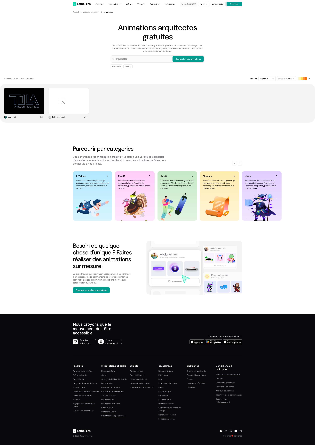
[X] (230, 430)
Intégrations (114, 4)
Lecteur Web (107, 383)
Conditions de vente (225, 386)
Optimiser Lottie (108, 411)
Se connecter (217, 4)
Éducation (163, 375)
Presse (190, 379)
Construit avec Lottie (139, 383)
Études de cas (136, 371)
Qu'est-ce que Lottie (167, 383)
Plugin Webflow (108, 371)
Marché (76, 399)
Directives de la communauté (229, 395)
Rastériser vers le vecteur (112, 391)
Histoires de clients (138, 379)
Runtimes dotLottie (167, 414)
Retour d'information (196, 375)
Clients (140, 4)
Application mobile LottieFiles (86, 391)
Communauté (164, 399)
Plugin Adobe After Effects (85, 383)
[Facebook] (221, 430)
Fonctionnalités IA (166, 419)
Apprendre (154, 4)
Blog (160, 379)
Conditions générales (225, 382)
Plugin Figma (78, 379)
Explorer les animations (83, 410)
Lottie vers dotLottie (110, 403)
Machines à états (166, 403)
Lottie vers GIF (107, 399)
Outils (128, 4)
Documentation (165, 371)
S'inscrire (234, 4)
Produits (99, 4)
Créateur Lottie (80, 375)
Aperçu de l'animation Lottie (114, 379)
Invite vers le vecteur (110, 387)
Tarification (170, 4)
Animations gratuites (82, 395)
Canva (104, 375)
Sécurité (219, 378)
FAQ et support (165, 391)
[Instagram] (225, 430)
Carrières (191, 387)
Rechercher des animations (190, 4)
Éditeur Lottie (79, 387)
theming (128, 66)
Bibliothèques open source (113, 415)
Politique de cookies (225, 390)
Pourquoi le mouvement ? (141, 387)
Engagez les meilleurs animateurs (91, 290)
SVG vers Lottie (108, 395)
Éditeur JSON (107, 407)
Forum (161, 387)
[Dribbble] (240, 430)
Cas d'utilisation (137, 375)
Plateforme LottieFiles (82, 371)
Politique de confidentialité (228, 374)
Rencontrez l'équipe (196, 383)
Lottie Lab (163, 395)
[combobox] (267, 78)
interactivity (116, 66)
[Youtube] (235, 430)
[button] (157, 59)
